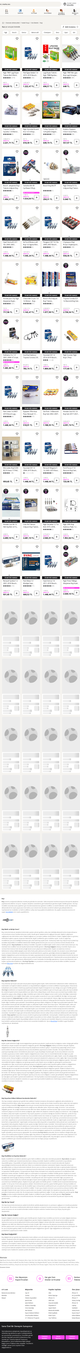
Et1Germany (61, 1265)
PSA (56, 1265)
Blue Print (3, 1262)
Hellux (77, 1262)
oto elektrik (9, 912)
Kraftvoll (15, 1262)
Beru (57, 32)
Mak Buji (31, 1262)
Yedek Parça (25, 23)
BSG (22, 1262)
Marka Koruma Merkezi (8, 1293)
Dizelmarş (11, 1265)
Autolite (68, 1265)
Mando (66, 1262)
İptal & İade (28, 1300)
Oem (72, 1265)
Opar (66, 32)
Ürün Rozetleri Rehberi (31, 1315)
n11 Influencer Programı (32, 1318)
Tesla (50, 1265)
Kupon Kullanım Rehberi (32, 1313)
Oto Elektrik (34, 23)
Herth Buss (71, 1262)
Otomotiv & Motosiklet (13, 23)
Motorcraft (35, 32)
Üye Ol (27, 1293)
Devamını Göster (5, 1267)
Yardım (27, 1295)
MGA (45, 1260)
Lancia (76, 1265)
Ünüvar (60, 1260)
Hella (39, 1260)
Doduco (26, 1262)
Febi (49, 1260)
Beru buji (10, 963)
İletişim (4, 1298)
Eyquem (64, 1260)
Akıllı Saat (51, 1300)
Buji (41, 23)
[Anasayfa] (3, 23)
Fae (20, 1262)
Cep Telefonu (52, 1318)
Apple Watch (52, 1308)
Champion (47, 32)
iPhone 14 (51, 1298)
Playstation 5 (52, 1305)
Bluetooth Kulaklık (54, 1310)
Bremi (6, 1265)
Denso (24, 32)
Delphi (73, 1260)
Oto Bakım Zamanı (57, 1262)
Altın (50, 1293)
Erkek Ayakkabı (53, 1313)
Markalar (4, 1295)
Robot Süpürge (53, 1295)
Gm (74, 32)
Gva (36, 1262)
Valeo (52, 1260)
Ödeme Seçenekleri (31, 1298)
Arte (53, 1265)
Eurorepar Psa (26, 1265)
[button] (49, 67)
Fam (35, 1260)
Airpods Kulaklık (53, 1303)
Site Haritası (28, 1310)
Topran (49, 1262)
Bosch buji (54, 1021)
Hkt (32, 1265)
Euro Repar (9, 1262)
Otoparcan (18, 1265)
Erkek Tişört (52, 1315)
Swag (69, 1260)
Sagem (46, 1265)
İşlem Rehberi (29, 1303)
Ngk (5, 32)
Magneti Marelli (42, 1262)
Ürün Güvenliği (29, 1308)
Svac (42, 1260)
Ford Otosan (40, 1265)
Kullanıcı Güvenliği (30, 1305)
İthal (34, 1265)
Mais (55, 1260)
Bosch (14, 32)
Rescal (2, 1265)
